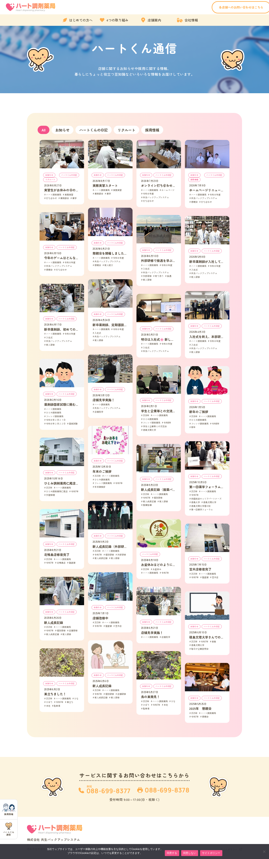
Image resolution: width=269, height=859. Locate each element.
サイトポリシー (211, 852)
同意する (172, 852)
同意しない (189, 852)
